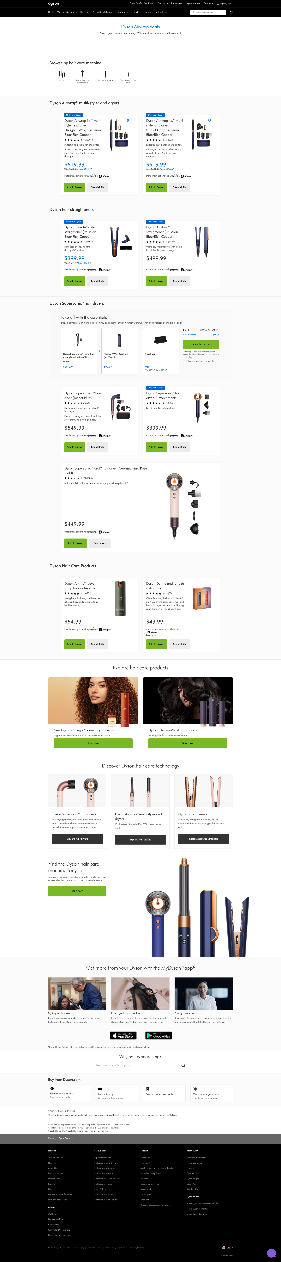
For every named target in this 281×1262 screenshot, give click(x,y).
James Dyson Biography (197, 1214)
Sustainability (192, 1189)
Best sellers (160, 12)
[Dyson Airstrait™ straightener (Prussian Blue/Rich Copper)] (202, 242)
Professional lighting (103, 1184)
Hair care (84, 12)
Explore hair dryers (77, 838)
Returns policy (146, 1194)
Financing (144, 1200)
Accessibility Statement (136, 1248)
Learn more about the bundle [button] (201, 361)
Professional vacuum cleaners (107, 1178)
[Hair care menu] (90, 12)
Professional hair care (103, 1173)
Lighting (136, 12)
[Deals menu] (55, 12)
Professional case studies (105, 1194)
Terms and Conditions (94, 1248)
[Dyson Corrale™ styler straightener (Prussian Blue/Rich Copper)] (120, 242)
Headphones (123, 12)
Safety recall (145, 1189)
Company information (196, 1157)
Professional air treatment (105, 1168)
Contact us (208, 3)
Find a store (163, 3)
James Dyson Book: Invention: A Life (202, 1203)
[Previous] (50, 78)
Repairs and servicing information (155, 1205)
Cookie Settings (78, 1248)
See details (97, 187)
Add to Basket (74, 187)
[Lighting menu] (141, 12)
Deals (51, 12)
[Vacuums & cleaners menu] (78, 12)
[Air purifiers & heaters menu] (114, 12)
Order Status (53, 1224)
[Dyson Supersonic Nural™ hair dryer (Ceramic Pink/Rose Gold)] (185, 507)
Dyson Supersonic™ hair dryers (74, 814)
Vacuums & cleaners (67, 12)
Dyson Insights (193, 1178)
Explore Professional (103, 1157)
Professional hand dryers (105, 1163)
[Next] (231, 78)
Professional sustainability (105, 1200)
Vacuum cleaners (55, 1157)
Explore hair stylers (140, 839)
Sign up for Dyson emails (59, 1230)
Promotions (145, 1178)
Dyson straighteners (192, 814)
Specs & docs (100, 1189)
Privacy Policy (53, 1248)
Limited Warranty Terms (150, 1173)
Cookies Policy (65, 1248)
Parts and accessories (57, 1200)
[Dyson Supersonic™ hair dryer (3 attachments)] (202, 408)
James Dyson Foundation (198, 1209)
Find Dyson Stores (194, 1163)
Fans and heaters (55, 1173)
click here (145, 1047)
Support (147, 12)
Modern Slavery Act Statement (115, 1248)
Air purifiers (53, 1168)
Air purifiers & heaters (103, 12)
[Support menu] (152, 12)
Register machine (193, 3)
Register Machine (55, 1219)
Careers (190, 1168)
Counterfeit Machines (149, 1184)
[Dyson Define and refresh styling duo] (202, 598)
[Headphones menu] (130, 12)
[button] (227, 1248)
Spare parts (145, 1163)
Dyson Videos (192, 1184)
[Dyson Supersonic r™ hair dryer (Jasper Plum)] (120, 408)
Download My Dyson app (59, 1235)
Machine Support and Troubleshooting (157, 1168)
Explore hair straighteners (203, 838)
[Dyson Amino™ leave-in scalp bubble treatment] (120, 598)
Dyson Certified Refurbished (142, 3)
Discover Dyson (193, 1173)
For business (176, 3)
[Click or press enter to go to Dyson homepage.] (53, 4)
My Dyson (52, 1214)
